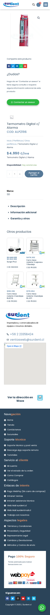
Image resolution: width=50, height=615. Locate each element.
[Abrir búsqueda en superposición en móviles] (33, 4)
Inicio (9, 140)
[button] (45, 4)
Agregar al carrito (33, 173)
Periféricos (18, 140)
